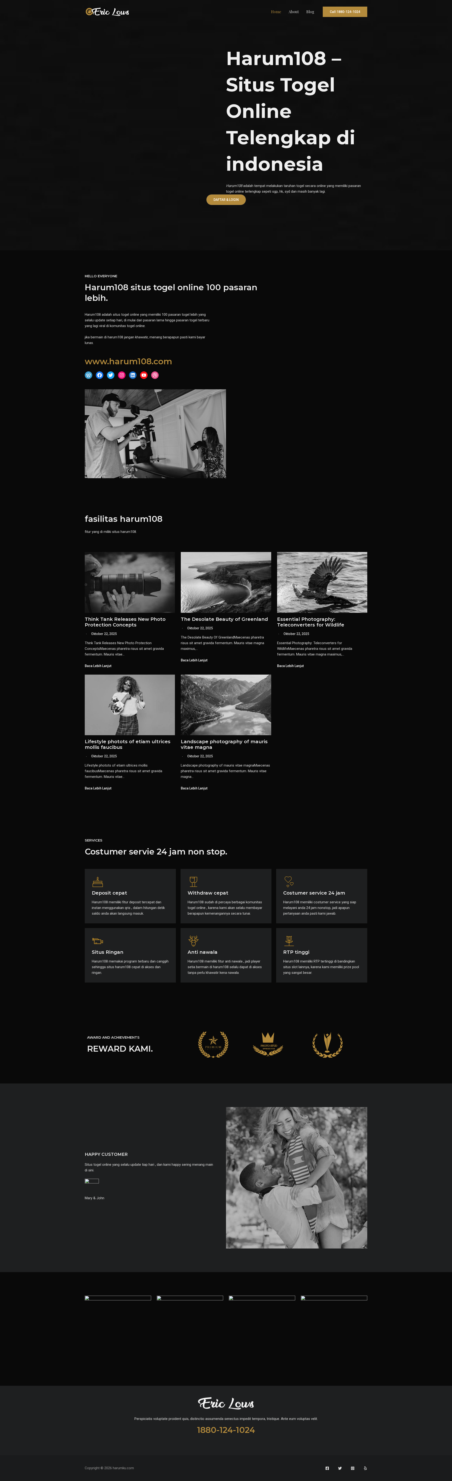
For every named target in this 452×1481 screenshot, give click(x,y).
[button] (345, 12)
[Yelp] (365, 1468)
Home (276, 11)
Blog (310, 11)
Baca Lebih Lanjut (98, 666)
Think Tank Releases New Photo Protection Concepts (125, 622)
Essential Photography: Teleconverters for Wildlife (310, 622)
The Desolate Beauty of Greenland (224, 619)
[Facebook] (327, 1468)
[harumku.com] (107, 11)
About (294, 11)
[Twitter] (340, 1468)
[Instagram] (353, 1468)
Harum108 (234, 186)
